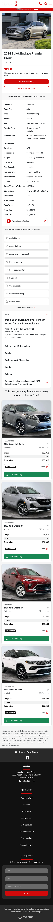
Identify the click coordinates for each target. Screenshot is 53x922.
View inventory (26, 798)
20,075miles (44, 693)
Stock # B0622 (9, 605)
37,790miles (44, 529)
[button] (40, 3)
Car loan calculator (26, 832)
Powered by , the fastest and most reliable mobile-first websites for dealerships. (26, 910)
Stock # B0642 (9, 523)
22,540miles (44, 447)
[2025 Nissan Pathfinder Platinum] (26, 419)
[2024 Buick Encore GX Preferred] (26, 582)
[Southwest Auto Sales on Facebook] (26, 757)
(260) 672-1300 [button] (28, 781)
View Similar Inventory (26, 88)
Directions (26, 811)
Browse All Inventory (26, 82)
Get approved (26, 825)
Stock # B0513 (9, 441)
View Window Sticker (20, 221)
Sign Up (26, 893)
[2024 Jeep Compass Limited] (26, 664)
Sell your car (26, 818)
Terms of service (26, 845)
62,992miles (44, 611)
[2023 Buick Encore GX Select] (26, 501)
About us (26, 804)
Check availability (15, 475)
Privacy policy (26, 838)
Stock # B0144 (9, 687)
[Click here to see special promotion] (26, 9)
